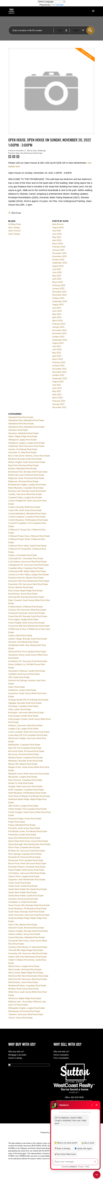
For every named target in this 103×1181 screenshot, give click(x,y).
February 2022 (58, 401)
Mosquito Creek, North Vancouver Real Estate (28, 774)
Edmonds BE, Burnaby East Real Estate (26, 597)
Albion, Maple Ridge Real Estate (22, 436)
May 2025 (56, 276)
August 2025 (58, 266)
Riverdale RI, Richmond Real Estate (24, 857)
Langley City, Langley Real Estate (23, 729)
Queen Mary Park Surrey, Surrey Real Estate (28, 841)
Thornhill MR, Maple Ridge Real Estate (25, 950)
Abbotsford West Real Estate (21, 424)
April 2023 (56, 356)
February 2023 (58, 362)
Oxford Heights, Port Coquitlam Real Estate (27, 809)
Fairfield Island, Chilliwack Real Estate (25, 607)
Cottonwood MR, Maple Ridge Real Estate (27, 571)
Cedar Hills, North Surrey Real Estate (25, 510)
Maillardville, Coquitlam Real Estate (24, 745)
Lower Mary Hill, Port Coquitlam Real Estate (27, 735)
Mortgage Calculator (17, 1055)
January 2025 (58, 288)
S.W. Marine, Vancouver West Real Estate (27, 873)
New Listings (14, 227)
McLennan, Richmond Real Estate (23, 754)
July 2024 (56, 308)
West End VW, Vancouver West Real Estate (27, 979)
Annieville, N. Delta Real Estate (22, 452)
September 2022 (59, 378)
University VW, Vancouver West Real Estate (27, 953)
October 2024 (58, 298)
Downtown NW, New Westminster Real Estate (28, 581)
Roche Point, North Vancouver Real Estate (27, 863)
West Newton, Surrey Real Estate (23, 982)
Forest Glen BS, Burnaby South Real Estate (27, 616)
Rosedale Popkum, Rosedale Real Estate (26, 867)
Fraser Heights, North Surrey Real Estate (26, 623)
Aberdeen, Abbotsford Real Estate (23, 433)
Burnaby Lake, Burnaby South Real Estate (27, 491)
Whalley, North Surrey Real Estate (23, 989)
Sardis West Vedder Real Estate (22, 892)
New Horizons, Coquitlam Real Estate (25, 780)
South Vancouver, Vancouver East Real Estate (28, 915)
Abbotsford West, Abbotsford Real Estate (26, 427)
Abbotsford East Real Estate (20, 417)
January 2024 (58, 327)
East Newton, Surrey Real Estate (23, 594)
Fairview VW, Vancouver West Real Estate (27, 610)
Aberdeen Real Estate (18, 430)
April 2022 (56, 394)
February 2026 (58, 247)
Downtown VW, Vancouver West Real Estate (28, 584)
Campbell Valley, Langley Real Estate (25, 497)
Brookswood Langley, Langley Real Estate (27, 485)
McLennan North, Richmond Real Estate (26, 751)
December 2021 (59, 407)
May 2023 (56, 353)
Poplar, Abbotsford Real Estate (22, 825)
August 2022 (58, 382)
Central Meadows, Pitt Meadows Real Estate (28, 520)
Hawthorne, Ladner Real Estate (22, 690)
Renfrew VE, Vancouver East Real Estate (26, 851)
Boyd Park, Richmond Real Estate (23, 465)
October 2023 (58, 337)
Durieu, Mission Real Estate (20, 587)
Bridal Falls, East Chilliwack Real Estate (26, 475)
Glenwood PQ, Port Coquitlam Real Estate (27, 652)
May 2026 (56, 237)
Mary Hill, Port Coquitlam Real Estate (24, 748)
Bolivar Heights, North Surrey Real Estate (26, 462)
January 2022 (58, 404)
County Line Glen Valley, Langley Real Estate (28, 574)
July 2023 (56, 346)
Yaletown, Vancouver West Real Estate (25, 1014)
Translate (59, 5)
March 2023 (57, 359)
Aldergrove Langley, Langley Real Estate (26, 443)
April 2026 (56, 240)
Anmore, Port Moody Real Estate (22, 449)
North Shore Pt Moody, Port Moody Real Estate (29, 796)
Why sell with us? (61, 1052)
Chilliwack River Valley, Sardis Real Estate (27, 546)
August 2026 (58, 227)
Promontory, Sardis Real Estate (22, 835)
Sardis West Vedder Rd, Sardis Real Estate (27, 889)
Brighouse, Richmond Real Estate (23, 481)
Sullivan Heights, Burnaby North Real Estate (28, 931)
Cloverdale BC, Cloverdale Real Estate (25, 558)
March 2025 (57, 282)
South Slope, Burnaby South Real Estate (26, 912)
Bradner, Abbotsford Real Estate (22, 468)
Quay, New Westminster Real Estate (29, 153)
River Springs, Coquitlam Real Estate (25, 854)
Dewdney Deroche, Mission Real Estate (26, 578)
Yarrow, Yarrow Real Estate (20, 1018)
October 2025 (58, 260)
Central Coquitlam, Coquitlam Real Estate (27, 517)
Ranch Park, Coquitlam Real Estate (24, 847)
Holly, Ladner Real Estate (19, 709)
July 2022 (56, 385)
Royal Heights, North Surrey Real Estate (26, 870)
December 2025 (59, 253)
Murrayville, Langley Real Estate (22, 777)
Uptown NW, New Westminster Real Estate (27, 957)
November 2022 (59, 372)
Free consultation (61, 1058)
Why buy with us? (16, 1052)
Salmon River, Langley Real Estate (23, 876)
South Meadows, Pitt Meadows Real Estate (27, 908)
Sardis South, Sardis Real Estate (23, 886)
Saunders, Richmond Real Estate (23, 899)
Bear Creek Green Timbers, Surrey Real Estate (29, 456)
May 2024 (56, 314)
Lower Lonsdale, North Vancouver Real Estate (28, 732)
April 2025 (56, 279)
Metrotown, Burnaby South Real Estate (25, 761)
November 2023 (59, 333)
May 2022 (56, 391)
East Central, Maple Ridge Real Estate (25, 591)
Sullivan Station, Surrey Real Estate (24, 934)
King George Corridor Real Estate (23, 716)
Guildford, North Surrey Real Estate (24, 674)
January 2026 (58, 250)
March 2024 (57, 321)
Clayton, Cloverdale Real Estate (22, 555)
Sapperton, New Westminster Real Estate (26, 880)
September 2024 (59, 301)
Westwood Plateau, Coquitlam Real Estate (27, 986)
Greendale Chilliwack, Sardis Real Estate (26, 671)
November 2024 (59, 295)
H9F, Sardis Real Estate (19, 677)
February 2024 (58, 324)
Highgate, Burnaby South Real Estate (25, 703)
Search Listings (15, 1058)
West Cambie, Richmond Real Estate (24, 969)
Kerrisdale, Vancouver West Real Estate (26, 713)
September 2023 (59, 340)
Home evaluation (61, 1055)
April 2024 (56, 317)
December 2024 (59, 292)
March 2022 (57, 398)
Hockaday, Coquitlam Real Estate (23, 706)
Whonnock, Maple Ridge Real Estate (24, 998)
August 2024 (58, 304)
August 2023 (58, 343)
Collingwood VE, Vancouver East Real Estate (28, 565)
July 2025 (56, 269)
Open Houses (14, 231)
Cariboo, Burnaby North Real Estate (24, 507)
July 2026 (56, 231)
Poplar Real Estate (16, 822)
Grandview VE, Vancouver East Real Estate (27, 661)
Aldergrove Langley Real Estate (22, 440)
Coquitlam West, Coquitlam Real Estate (26, 568)
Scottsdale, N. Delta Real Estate (22, 902)
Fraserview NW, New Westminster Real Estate (29, 626)
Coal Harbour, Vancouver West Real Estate (27, 562)
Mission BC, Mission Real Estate (22, 764)
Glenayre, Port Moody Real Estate (23, 642)
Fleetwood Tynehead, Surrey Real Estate (26, 613)
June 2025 (57, 272)
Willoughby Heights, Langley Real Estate (26, 1008)
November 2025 (59, 256)
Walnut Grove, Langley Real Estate (23, 966)
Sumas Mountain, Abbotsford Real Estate (26, 937)
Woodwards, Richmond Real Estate (24, 1011)
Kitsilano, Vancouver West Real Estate (25, 725)
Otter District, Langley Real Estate (23, 806)
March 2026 (57, 244)
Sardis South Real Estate (19, 883)
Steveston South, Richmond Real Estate (26, 928)
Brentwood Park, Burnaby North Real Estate (27, 472)
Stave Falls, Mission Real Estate (22, 925)
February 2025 (58, 285)
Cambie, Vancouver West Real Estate (25, 494)
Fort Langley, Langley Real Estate (23, 619)
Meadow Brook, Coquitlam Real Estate (25, 758)
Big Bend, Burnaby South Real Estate (25, 459)
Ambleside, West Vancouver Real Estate (26, 446)
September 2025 (59, 263)
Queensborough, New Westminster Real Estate (29, 844)
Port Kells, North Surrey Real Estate (24, 828)
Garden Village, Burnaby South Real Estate (27, 639)
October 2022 (58, 375)
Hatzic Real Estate (16, 687)
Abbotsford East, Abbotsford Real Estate (26, 420)
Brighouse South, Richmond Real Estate (26, 478)
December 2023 (59, 330)
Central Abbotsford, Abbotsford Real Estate (27, 514)
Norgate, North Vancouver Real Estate (25, 786)
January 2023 (58, 365)
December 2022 (59, 369)
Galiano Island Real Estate (20, 635)
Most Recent (57, 224)
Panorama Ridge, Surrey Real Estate (24, 819)
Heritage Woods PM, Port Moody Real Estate (28, 700)
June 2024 (57, 311)
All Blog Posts (14, 224)
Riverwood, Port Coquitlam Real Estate (25, 860)
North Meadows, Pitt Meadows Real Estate (27, 793)
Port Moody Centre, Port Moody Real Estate (27, 831)
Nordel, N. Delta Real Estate (21, 783)
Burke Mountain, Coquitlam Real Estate (25, 488)
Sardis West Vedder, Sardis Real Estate (26, 896)
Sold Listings (14, 234)
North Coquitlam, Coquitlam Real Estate (26, 790)
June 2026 (57, 234)
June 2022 (57, 388)
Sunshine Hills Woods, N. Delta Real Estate (27, 947)
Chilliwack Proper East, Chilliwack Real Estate (29, 536)
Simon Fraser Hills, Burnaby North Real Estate (29, 905)
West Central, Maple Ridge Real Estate (25, 973)
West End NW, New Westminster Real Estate (28, 976)
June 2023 (57, 349)
